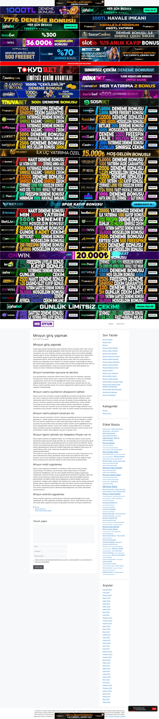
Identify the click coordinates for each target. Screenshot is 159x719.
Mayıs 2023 (106, 660)
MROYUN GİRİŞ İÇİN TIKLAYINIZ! (79, 64)
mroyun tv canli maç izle (110, 544)
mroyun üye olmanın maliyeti (109, 565)
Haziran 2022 (107, 691)
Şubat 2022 (106, 702)
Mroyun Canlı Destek (112, 468)
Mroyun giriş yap (120, 489)
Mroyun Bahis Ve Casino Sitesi (113, 382)
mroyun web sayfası (107, 550)
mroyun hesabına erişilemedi (109, 507)
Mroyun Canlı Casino (119, 461)
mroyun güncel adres (118, 491)
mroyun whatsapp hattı (119, 553)
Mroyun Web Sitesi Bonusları (112, 389)
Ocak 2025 (106, 604)
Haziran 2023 (107, 657)
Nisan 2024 (106, 629)
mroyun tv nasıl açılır (107, 548)
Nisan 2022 (106, 696)
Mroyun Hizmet (108, 370)
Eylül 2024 (106, 615)
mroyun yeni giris (107, 557)
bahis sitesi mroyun (117, 429)
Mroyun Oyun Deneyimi (110, 373)
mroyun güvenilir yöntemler (108, 500)
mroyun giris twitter (108, 483)
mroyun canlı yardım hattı (109, 472)
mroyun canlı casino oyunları (110, 463)
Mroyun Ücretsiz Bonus (110, 365)
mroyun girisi (114, 481)
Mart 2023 (106, 665)
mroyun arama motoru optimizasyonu (110, 447)
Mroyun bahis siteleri (116, 449)
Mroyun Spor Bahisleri (109, 540)
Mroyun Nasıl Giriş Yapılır (109, 520)
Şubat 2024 (107, 635)
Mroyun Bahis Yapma (110, 376)
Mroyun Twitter (117, 548)
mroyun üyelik (107, 561)
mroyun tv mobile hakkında (116, 546)
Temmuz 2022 (107, 688)
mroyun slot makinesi (107, 537)
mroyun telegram (109, 542)
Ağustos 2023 (107, 651)
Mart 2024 (106, 632)
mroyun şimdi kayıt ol (117, 567)
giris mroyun (115, 431)
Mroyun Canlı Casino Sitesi (110, 465)
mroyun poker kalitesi (115, 531)
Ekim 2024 (106, 612)
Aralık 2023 (106, 640)
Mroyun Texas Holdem (110, 348)
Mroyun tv (119, 542)
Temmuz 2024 (107, 620)
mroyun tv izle (106, 546)
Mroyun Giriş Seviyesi (110, 392)
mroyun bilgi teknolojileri (108, 456)
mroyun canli (106, 458)
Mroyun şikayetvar (108, 567)
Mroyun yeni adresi (118, 555)
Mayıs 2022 (106, 694)
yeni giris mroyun (118, 572)
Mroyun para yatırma (111, 527)
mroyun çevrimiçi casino (109, 559)
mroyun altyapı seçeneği (108, 445)
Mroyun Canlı (107, 461)
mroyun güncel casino (107, 496)
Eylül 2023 (106, 649)
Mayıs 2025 (106, 598)
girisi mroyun (106, 431)
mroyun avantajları (106, 449)
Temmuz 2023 (107, 654)
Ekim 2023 (106, 646)
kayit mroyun (108, 438)
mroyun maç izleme (108, 516)
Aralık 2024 (106, 606)
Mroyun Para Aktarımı (110, 353)
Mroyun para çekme (110, 529)
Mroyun (111, 324)
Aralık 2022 (106, 674)
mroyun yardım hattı (107, 555)
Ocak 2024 (106, 637)
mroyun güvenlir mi (110, 503)
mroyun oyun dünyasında (108, 522)
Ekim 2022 (106, 680)
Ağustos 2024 (107, 618)
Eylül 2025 (106, 592)
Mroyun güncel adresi (111, 494)
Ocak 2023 (106, 671)
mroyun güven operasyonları (109, 505)
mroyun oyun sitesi (119, 522)
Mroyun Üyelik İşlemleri (110, 379)
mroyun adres (108, 440)
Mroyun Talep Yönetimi (110, 351)
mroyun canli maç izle (116, 458)
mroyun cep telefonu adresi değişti (110, 477)
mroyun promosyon (108, 533)
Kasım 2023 (107, 643)
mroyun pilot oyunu (107, 531)
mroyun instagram (109, 509)
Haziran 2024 (107, 623)
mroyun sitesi (121, 535)
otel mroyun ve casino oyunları (109, 570)
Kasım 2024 (107, 609)
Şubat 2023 (107, 668)
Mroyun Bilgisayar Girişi (110, 368)
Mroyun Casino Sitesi (112, 475)
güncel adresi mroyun (110, 435)
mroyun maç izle (120, 513)
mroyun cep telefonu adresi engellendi (111, 479)
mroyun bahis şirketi (108, 454)
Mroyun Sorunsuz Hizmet (111, 356)
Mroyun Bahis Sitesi (110, 452)
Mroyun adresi (109, 443)
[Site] (39, 110)
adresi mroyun (106, 429)
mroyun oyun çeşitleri (117, 524)
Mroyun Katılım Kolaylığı (110, 359)
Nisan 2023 (106, 663)
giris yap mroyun (109, 433)
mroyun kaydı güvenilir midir (109, 511)
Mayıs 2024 (106, 626)
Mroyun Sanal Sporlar (109, 535)
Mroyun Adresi (107, 339)
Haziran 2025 (107, 595)
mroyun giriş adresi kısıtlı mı (109, 574)
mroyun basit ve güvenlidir (119, 454)
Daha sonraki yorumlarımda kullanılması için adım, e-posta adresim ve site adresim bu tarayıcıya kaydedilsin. (63, 561)
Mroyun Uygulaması (109, 395)
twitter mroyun (108, 572)
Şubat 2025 (106, 601)
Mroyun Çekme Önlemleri (111, 362)
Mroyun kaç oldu (109, 513)
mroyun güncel (107, 491)
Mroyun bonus (119, 456)
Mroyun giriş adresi (108, 489)
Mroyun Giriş (120, 324)
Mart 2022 (106, 699)
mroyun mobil (118, 515)
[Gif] (79, 153)
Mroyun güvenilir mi (117, 498)
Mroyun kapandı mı (40, 509)
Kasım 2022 (107, 677)
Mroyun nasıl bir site (110, 518)
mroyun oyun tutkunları (107, 524)
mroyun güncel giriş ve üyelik (119, 496)
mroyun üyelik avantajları (109, 563)
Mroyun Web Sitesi (117, 550)
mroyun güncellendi (107, 498)
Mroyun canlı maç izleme (109, 470)
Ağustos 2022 (107, 685)
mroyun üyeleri (120, 559)
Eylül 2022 (106, 682)
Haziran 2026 (107, 590)
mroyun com (106, 481)
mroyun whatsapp (108, 553)
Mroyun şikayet (119, 565)
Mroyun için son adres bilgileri (43, 510)
